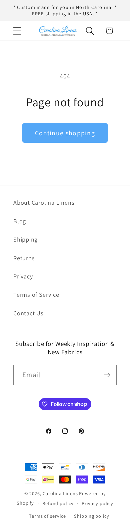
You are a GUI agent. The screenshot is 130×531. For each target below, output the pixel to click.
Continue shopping (65, 133)
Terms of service (47, 516)
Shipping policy (91, 516)
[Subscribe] (106, 375)
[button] (17, 30)
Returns (24, 258)
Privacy (23, 276)
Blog (19, 221)
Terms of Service (36, 294)
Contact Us (28, 313)
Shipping (25, 239)
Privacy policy (97, 503)
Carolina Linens (60, 493)
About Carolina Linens (43, 202)
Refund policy (58, 503)
